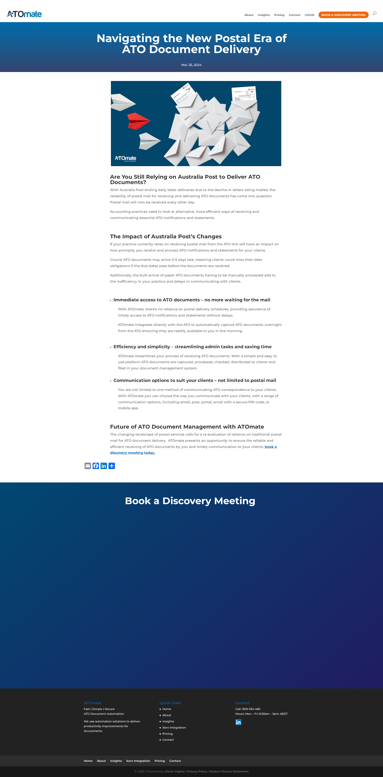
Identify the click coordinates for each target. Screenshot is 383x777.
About (249, 15)
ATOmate (250, 426)
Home (166, 709)
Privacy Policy (197, 771)
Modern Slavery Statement (229, 771)
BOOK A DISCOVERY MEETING (344, 15)
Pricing (279, 15)
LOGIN (309, 15)
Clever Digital (175, 771)
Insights (264, 15)
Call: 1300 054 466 (247, 709)
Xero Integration (174, 727)
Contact (294, 15)
